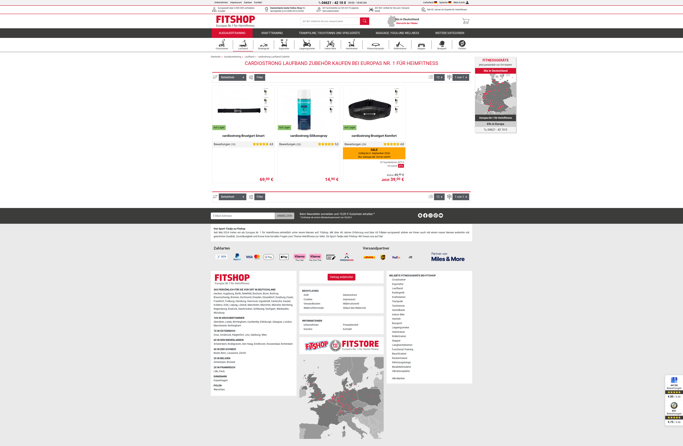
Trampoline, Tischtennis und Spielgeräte (329, 33)
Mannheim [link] (253, 304)
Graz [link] (216, 334)
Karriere (248, 2)
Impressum (236, 2)
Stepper (396, 340)
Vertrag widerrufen (341, 277)
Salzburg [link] (255, 334)
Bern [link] (223, 353)
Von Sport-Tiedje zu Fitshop (229, 228)
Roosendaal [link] (273, 343)
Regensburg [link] (220, 308)
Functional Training (402, 349)
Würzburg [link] (219, 312)
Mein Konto (459, 2)
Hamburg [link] (240, 301)
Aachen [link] (218, 293)
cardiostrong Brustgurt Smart (243, 136)
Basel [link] (217, 353)
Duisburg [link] (280, 297)
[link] (495, 94)
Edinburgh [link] (265, 321)
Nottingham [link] (234, 325)
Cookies (308, 299)
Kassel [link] (286, 301)
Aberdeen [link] (219, 321)
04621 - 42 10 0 (497, 129)
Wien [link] (264, 334)
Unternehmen (221, 2)
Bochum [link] (257, 293)
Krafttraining (272, 33)
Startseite (216, 56)
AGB (306, 295)
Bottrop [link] (274, 293)
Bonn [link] (266, 293)
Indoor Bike (398, 314)
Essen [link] (290, 297)
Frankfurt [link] (219, 301)
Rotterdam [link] (287, 343)
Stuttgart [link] (270, 308)
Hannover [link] (252, 301)
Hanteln (396, 318)
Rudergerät (398, 292)
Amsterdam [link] (220, 343)
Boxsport (397, 323)
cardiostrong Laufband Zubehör (274, 56)
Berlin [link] (238, 293)
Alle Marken (398, 378)
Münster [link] (276, 304)
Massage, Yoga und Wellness (397, 33)
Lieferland (428, 2)
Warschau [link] (219, 389)
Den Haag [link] (247, 343)
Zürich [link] (242, 353)
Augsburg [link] (228, 293)
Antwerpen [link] (220, 362)
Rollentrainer (399, 336)
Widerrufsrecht (351, 303)
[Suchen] (364, 21)
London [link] (287, 321)
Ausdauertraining (232, 33)
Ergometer (398, 284)
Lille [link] (216, 371)
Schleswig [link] (258, 308)
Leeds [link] (228, 321)
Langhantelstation (402, 345)
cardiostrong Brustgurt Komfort (374, 136)
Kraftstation (399, 297)
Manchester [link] (220, 325)
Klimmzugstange (401, 362)
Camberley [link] (253, 321)
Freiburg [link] (229, 301)
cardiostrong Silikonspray (308, 136)
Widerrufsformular (314, 307)
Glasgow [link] (277, 321)
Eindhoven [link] (260, 343)
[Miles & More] (448, 256)
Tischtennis (398, 305)
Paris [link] (222, 371)
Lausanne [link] (232, 353)
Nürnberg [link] (287, 304)
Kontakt (258, 2)
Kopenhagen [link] (221, 380)
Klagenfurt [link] (238, 334)
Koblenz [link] (218, 304)
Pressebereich (350, 324)
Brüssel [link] (231, 362)
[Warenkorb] (466, 21)
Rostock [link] (232, 308)
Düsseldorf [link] (268, 297)
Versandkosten (312, 303)
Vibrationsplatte (401, 371)
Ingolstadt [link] (264, 301)
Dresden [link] (256, 297)
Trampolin (397, 301)
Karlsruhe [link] (276, 301)
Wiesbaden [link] (283, 308)
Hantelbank (398, 310)
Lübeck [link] (243, 304)
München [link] (265, 304)
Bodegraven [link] (234, 343)
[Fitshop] (236, 21)
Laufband (249, 56)
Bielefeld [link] (247, 293)
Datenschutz (350, 295)
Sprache (443, 2)
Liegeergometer (400, 327)
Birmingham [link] (239, 321)
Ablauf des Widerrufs (354, 307)
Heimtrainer (398, 332)
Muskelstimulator (401, 366)
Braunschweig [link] (221, 297)
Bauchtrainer (399, 353)
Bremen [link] (235, 297)
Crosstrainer (399, 279)
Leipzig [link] (233, 304)
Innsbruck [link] (225, 334)
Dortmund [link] (245, 297)
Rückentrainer (399, 358)
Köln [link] (226, 304)
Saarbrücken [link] (245, 308)
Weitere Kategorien (449, 33)
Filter (260, 77)
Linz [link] (247, 334)
